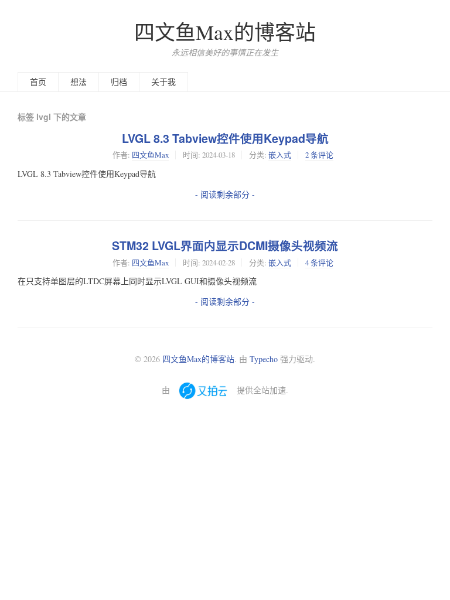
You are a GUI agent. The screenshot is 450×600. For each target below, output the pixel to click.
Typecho (264, 358)
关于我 (163, 81)
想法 (78, 81)
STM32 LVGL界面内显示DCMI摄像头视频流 (225, 245)
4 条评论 (319, 262)
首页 (38, 81)
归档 (119, 81)
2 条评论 (319, 154)
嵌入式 (279, 154)
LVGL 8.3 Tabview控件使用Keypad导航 (225, 138)
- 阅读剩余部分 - (225, 194)
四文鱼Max (150, 154)
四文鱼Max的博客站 (225, 32)
